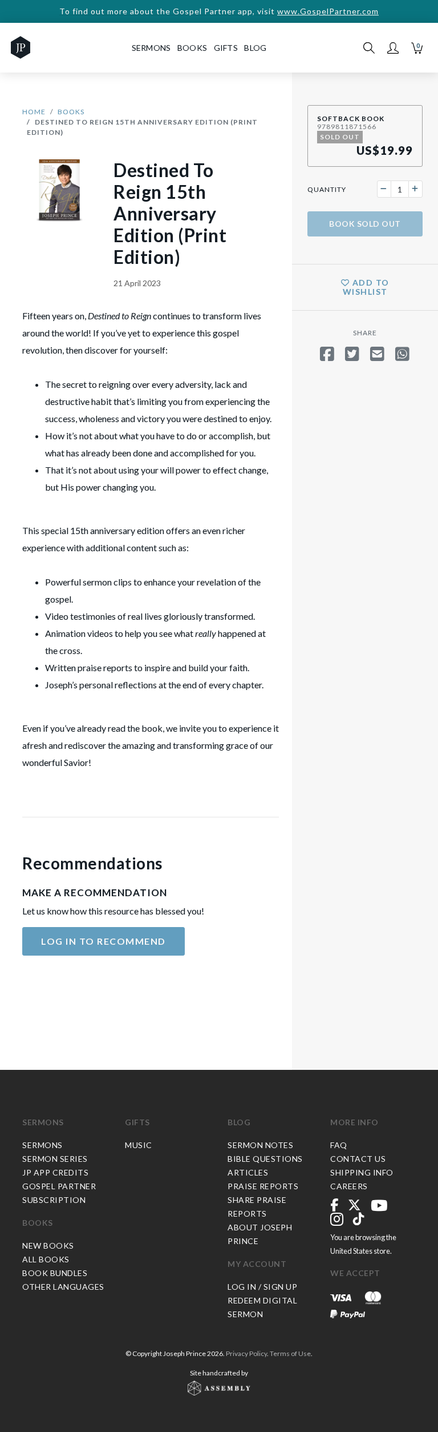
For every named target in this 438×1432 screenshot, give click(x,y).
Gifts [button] (226, 48)
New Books (48, 1245)
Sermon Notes (260, 1145)
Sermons (43, 1122)
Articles (248, 1172)
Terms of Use (290, 1353)
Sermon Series (55, 1159)
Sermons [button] (151, 48)
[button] (393, 48)
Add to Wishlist (366, 287)
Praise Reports (263, 1186)
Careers (349, 1186)
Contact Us (358, 1159)
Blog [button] (255, 48)
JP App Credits (55, 1172)
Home (34, 111)
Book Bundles (54, 1273)
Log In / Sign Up (262, 1286)
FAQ (338, 1145)
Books (71, 111)
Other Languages (63, 1286)
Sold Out (365, 223)
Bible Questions (265, 1159)
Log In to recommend (103, 941)
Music (138, 1145)
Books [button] (192, 48)
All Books (46, 1259)
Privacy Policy (246, 1353)
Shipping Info (362, 1172)
